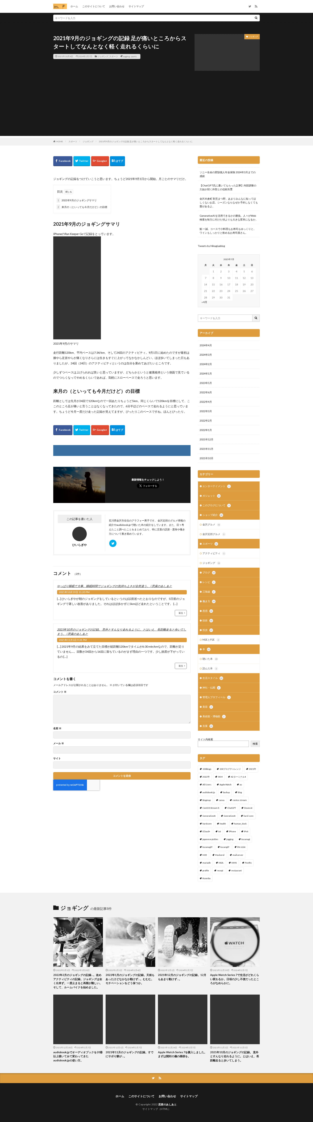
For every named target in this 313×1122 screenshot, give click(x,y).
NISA (221, 862)
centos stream (240, 800)
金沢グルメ (211, 524)
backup (226, 792)
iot (219, 831)
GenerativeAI (209, 815)
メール (58, 743)
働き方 (209, 601)
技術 (207, 620)
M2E (205, 855)
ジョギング (102, 56)
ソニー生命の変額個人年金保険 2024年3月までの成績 (228, 174)
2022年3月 (206, 411)
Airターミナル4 (238, 776)
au (241, 784)
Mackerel (219, 855)
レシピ (208, 582)
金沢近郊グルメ (213, 534)
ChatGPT (231, 808)
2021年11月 (206, 448)
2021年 (252, 769)
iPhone (232, 831)
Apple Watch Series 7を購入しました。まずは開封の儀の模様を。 (182, 1054)
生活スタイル (212, 677)
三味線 (208, 591)
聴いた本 (210, 658)
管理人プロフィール (216, 697)
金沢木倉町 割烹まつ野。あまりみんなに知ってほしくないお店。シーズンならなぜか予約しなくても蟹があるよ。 (229, 202)
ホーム (74, 6)
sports (134, 56)
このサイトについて (93, 6)
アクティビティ (213, 553)
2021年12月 (206, 439)
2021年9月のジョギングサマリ (77, 200)
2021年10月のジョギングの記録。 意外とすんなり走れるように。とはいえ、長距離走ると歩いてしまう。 (234, 1056)
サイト (57, 758)
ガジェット (211, 495)
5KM (220, 776)
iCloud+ (206, 831)
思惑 (207, 610)
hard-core (248, 815)
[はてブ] (117, 161)
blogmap (207, 800)
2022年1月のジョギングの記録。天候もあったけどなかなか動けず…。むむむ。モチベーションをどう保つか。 (130, 979)
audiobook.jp (209, 792)
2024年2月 (206, 364)
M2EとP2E (211, 639)
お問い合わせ (116, 6)
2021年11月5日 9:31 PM (73, 639)
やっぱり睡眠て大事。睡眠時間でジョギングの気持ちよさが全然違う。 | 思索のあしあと (114, 586)
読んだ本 (210, 668)
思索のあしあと (167, 1104)
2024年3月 (206, 354)
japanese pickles (210, 839)
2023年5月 (206, 382)
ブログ (209, 572)
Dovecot (248, 808)
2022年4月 (206, 401)
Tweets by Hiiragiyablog (211, 245)
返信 (181, 613)
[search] (256, 18)
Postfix (248, 862)
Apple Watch (225, 784)
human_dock (240, 823)
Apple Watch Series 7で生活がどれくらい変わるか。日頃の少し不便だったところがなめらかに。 (234, 979)
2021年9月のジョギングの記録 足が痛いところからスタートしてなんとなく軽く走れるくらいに (146, 141)
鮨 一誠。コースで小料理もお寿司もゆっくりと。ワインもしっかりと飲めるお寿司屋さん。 (228, 230)
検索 (255, 743)
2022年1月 (206, 429)
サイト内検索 (205, 739)
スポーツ (113, 56)
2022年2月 (206, 420)
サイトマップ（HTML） (156, 1108)
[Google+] (100, 161)
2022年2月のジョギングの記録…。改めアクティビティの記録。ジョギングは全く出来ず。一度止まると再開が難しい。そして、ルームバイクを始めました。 (77, 981)
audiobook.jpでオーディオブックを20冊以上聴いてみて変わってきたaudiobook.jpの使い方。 (78, 1056)
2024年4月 (206, 345)
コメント (59, 692)
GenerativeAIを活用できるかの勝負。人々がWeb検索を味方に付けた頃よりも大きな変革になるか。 (229, 217)
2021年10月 (206, 458)
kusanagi (245, 839)
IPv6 (246, 831)
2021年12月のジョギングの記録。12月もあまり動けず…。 (182, 977)
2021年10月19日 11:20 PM (74, 592)
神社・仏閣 (211, 687)
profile (206, 870)
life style (241, 847)
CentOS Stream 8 (211, 808)
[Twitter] (81, 161)
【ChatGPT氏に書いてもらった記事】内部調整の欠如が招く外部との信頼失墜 (228, 187)
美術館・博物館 (213, 716)
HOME (59, 141)
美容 (207, 706)
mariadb (206, 862)
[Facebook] (62, 161)
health (223, 823)
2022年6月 (206, 392)
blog (240, 792)
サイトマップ (136, 6)
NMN (234, 862)
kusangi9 (224, 847)
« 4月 (204, 302)
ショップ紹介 (212, 514)
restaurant (236, 870)
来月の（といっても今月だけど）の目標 (82, 207)
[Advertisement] (156, 110)
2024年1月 (206, 373)
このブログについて (216, 505)
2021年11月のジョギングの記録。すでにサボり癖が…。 (129, 1054)
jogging (126, 56)
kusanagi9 (207, 847)
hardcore (207, 823)
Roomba (206, 878)
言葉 (207, 725)
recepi (220, 870)
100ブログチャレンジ (230, 769)
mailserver (238, 855)
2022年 (206, 776)
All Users (207, 784)
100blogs (207, 769)
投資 (207, 629)
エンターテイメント (216, 486)
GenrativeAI (229, 815)
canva (221, 800)
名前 (57, 728)
